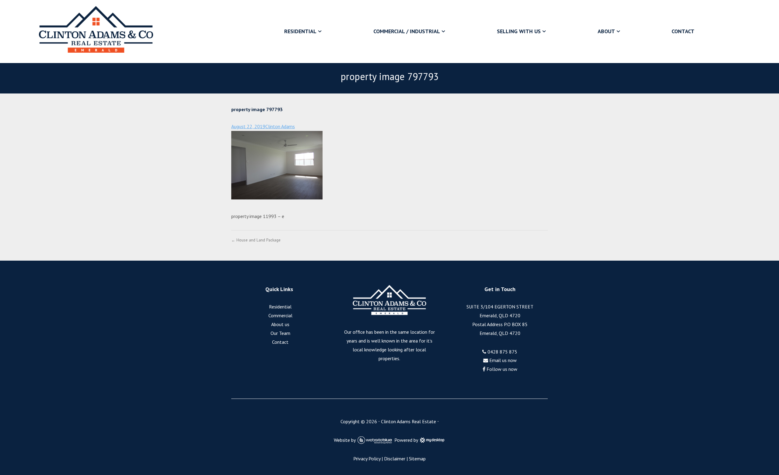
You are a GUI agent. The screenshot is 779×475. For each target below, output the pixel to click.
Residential (300, 31)
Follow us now (501, 369)
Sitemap (417, 459)
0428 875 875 (501, 352)
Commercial (280, 315)
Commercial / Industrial (406, 31)
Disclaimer (394, 459)
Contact (683, 31)
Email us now (502, 360)
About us (280, 324)
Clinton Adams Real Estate (408, 421)
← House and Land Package (256, 240)
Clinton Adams (280, 126)
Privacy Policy (366, 459)
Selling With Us (519, 31)
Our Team (280, 333)
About (606, 31)
